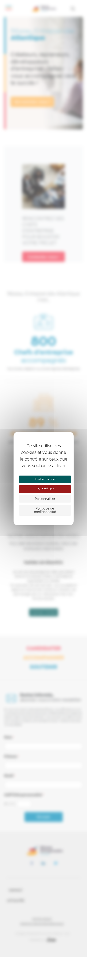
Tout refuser (45, 489)
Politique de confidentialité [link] (45, 510)
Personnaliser (45, 499)
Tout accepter (45, 479)
